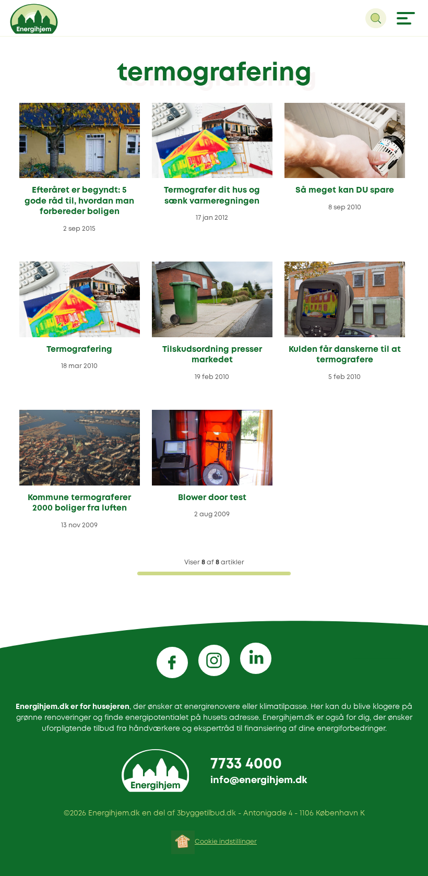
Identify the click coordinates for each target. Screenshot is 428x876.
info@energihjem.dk (258, 780)
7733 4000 (246, 764)
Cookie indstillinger (226, 842)
